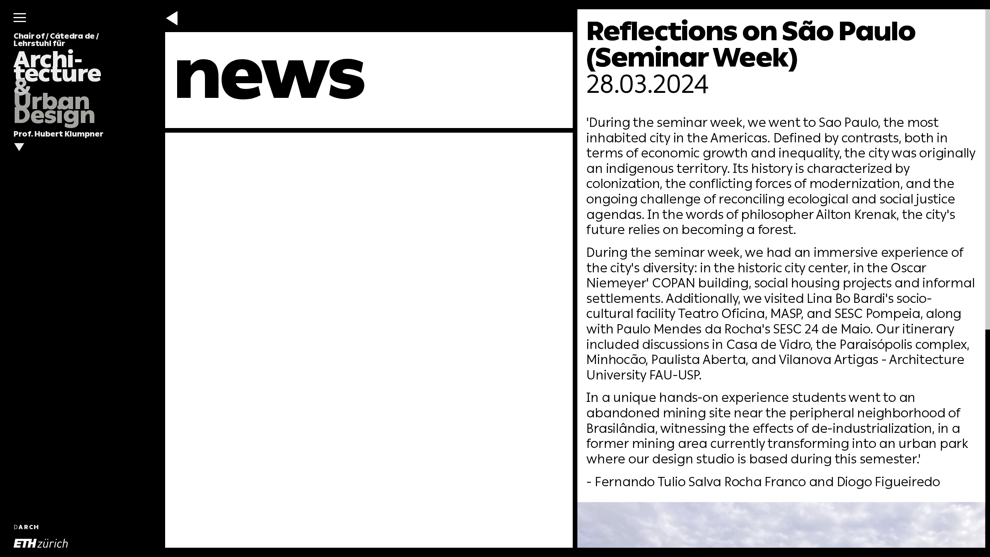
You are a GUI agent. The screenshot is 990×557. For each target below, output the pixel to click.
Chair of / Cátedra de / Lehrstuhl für (57, 78)
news (269, 74)
